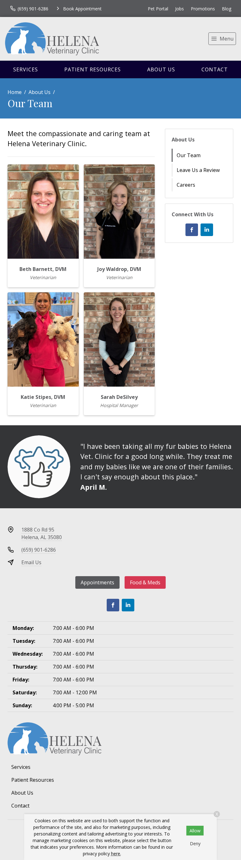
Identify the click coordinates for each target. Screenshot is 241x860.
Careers (186, 184)
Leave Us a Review (198, 170)
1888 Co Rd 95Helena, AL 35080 (41, 533)
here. (116, 854)
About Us (161, 69)
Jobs (179, 9)
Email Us (31, 562)
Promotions (203, 9)
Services (25, 69)
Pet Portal (158, 9)
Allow (195, 831)
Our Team (189, 155)
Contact (214, 69)
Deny (195, 843)
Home (15, 92)
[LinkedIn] (207, 229)
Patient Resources (92, 69)
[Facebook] (191, 229)
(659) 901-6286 (38, 549)
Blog (226, 9)
